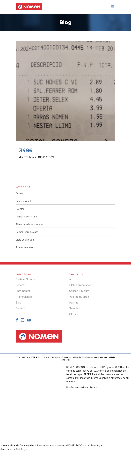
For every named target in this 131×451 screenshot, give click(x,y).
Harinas (73, 302)
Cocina (19, 193)
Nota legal (56, 357)
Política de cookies (70, 357)
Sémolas (74, 308)
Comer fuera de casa (27, 232)
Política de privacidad (88, 357)
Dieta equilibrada (25, 239)
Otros (72, 314)
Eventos (20, 209)
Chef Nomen (23, 291)
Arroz (72, 279)
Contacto (21, 308)
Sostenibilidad (23, 201)
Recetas (21, 285)
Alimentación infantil (27, 216)
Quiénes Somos (25, 279)
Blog (18, 302)
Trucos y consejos (25, 247)
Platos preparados (80, 285)
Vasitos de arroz (79, 296)
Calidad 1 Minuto (79, 291)
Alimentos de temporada (29, 224)
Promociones (24, 296)
